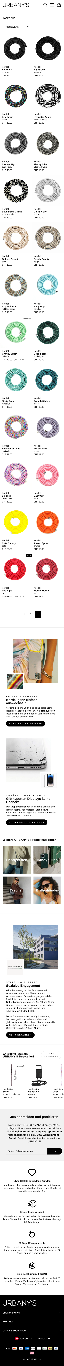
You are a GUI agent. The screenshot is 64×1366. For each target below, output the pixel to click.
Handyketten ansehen (25, 723)
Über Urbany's (11, 1313)
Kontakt (8, 1322)
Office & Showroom (14, 1331)
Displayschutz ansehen (26, 822)
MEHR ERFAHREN (20, 1035)
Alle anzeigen (51, 1055)
